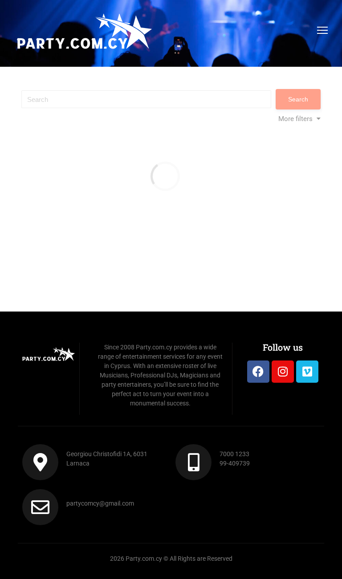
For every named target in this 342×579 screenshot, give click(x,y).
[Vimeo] (307, 371)
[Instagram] (283, 371)
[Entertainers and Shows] (84, 32)
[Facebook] (258, 371)
